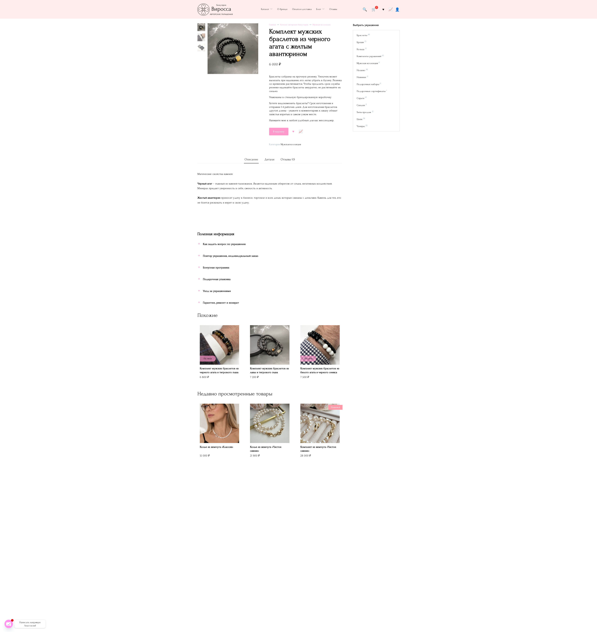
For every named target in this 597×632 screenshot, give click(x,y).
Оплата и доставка (302, 9)
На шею (361, 70)
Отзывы (333, 9)
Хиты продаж (364, 112)
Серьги (360, 98)
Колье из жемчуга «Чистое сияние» (265, 448)
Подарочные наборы (368, 84)
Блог (318, 9)
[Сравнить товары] (390, 9)
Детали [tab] (269, 159)
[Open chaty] (9, 624)
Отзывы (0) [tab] (288, 159)
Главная (272, 24)
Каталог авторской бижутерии (294, 24)
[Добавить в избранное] (293, 131)
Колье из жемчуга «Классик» (216, 446)
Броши (360, 42)
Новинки (361, 77)
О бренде (282, 9)
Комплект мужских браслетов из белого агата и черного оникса (319, 370)
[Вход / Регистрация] (397, 9)
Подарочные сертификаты (371, 91)
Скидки (361, 105)
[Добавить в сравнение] (300, 131)
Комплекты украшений (369, 56)
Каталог (265, 9)
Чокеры (361, 126)
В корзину (279, 131)
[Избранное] (383, 9)
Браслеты (362, 35)
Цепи (359, 119)
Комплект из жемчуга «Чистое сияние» (318, 448)
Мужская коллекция (321, 24)
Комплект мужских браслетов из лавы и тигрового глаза (269, 370)
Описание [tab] (251, 159)
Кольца (360, 49)
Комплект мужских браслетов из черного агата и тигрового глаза (219, 370)
